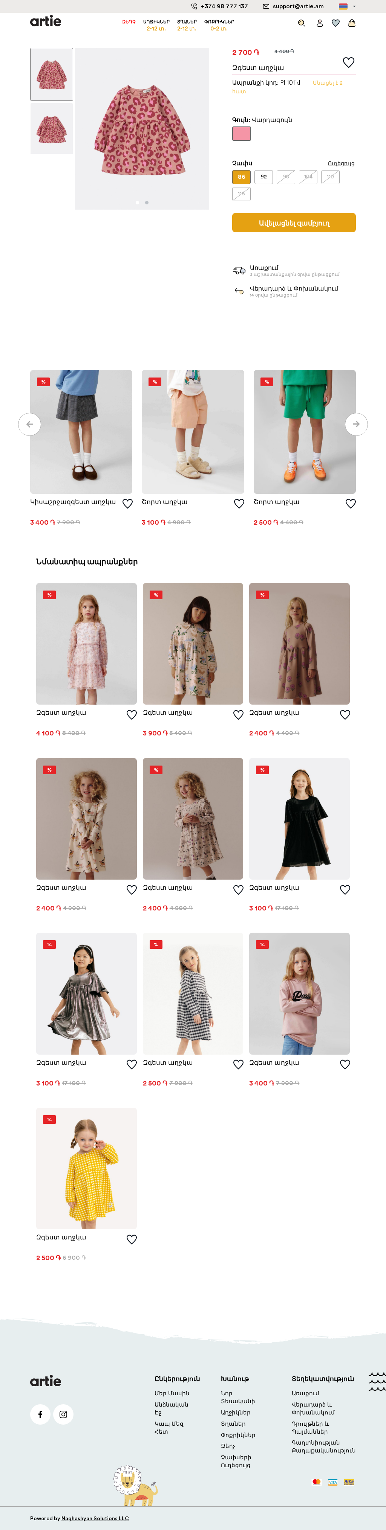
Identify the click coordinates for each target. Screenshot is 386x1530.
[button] (29, 424)
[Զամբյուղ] (351, 21)
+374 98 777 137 (224, 6)
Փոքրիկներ (238, 1435)
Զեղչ (228, 1446)
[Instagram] (63, 1414)
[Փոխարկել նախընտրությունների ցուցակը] (349, 62)
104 (308, 177)
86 (241, 177)
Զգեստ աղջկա (61, 713)
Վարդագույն (241, 137)
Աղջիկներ (236, 1413)
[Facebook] (40, 1414)
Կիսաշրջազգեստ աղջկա (73, 502)
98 (286, 177)
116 (241, 193)
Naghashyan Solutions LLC (95, 1518)
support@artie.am (298, 6)
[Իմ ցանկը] (336, 21)
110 (330, 177)
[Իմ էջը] (319, 21)
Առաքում (305, 1393)
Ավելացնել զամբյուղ (294, 223)
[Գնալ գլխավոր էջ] (45, 21)
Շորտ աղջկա (165, 502)
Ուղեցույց (341, 163)
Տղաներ (233, 1424)
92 (264, 177)
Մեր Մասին (172, 1393)
